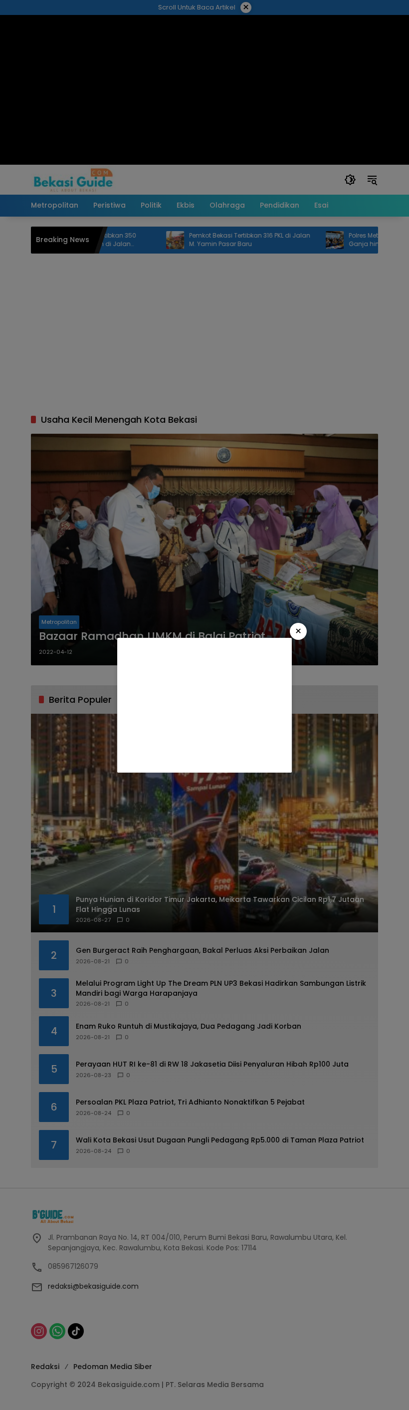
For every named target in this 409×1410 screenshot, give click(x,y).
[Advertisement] (204, 705)
